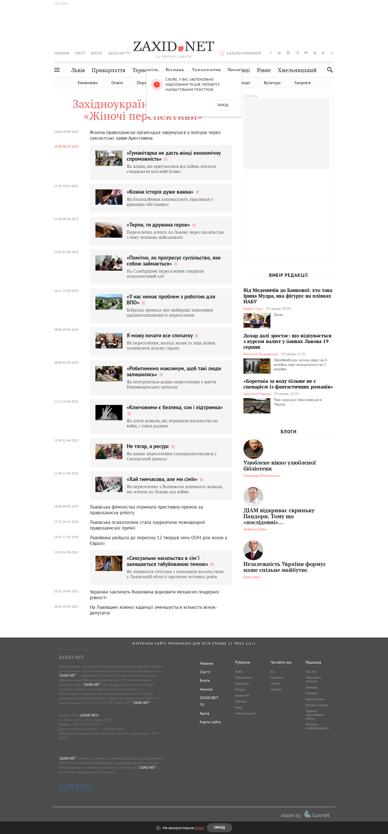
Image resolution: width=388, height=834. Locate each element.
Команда (311, 687)
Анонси (206, 689)
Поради (144, 82)
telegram (297, 53)
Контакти (312, 693)
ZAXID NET (173, 47)
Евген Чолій (251, 577)
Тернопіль (145, 70)
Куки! (199, 827)
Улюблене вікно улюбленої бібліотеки (279, 466)
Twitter (275, 683)
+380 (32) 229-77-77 (87, 724)
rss (332, 53)
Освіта (117, 82)
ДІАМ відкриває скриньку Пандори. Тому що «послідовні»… (278, 517)
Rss (272, 672)
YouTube (276, 689)
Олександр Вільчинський (261, 475)
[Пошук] (328, 70)
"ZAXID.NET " (68, 675)
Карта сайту (210, 721)
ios (323, 53)
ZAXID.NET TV (119, 53)
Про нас (311, 672)
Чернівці (239, 70)
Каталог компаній (244, 53)
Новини (61, 53)
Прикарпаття (108, 70)
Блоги (96, 53)
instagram (288, 53)
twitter (279, 53)
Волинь (175, 70)
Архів (204, 713)
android (314, 53)
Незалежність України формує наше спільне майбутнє (284, 567)
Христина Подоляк (257, 394)
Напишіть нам (315, 699)
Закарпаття (206, 70)
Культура (272, 82)
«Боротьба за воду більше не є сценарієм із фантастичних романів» (288, 384)
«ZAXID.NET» (89, 715)
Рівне (264, 70)
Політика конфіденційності (317, 726)
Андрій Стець (253, 308)
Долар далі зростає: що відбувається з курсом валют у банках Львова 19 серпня (287, 341)
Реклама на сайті (317, 705)
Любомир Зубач (255, 529)
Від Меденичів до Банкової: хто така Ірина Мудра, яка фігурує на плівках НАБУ (287, 296)
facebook (271, 53)
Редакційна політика (313, 679)
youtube (306, 53)
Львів (78, 70)
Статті (80, 53)
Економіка (88, 82)
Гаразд (223, 105)
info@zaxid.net (112, 729)
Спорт (244, 82)
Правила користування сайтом (315, 714)
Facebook (276, 678)
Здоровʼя (302, 82)
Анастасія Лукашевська (260, 354)
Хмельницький (297, 70)
